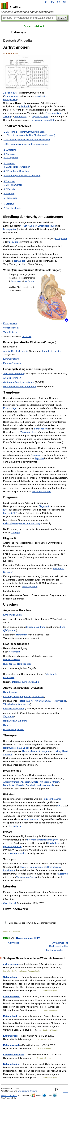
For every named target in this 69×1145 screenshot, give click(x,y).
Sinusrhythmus (11, 96)
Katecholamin (10, 1016)
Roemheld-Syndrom (13, 729)
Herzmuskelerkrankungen (16, 747)
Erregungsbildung (54, 113)
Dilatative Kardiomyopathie (25, 682)
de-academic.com (12, 5)
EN (52, 2)
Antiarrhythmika (43, 700)
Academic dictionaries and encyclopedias (27, 12)
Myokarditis (51, 674)
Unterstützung (23, 1091)
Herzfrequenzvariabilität (42, 120)
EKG (5, 509)
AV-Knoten (29, 281)
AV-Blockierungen (12, 377)
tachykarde (14, 242)
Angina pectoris (28, 432)
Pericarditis (8, 677)
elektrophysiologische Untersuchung (21, 523)
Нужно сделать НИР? (28, 938)
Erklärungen (18, 32)
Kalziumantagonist (45, 785)
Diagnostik (44, 506)
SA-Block (26, 336)
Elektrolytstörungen (13, 696)
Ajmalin (35, 782)
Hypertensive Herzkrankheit (17, 664)
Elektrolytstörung (52, 867)
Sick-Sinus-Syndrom (13, 373)
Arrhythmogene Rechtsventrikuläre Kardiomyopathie (57, 946)
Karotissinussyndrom (13, 708)
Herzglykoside (59, 700)
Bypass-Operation (12, 846)
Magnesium (38, 696)
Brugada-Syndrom (35, 627)
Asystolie (39, 458)
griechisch (24, 106)
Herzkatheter (53, 843)
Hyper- (23, 867)
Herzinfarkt (14, 651)
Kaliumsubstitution (13, 1054)
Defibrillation (15, 826)
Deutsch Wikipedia (34, 26)
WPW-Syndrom (29, 586)
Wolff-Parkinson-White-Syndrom (19, 386)
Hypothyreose (36, 867)
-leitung (7, 116)
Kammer (32, 225)
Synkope (36, 455)
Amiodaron (45, 782)
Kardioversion (31, 819)
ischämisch (20, 260)
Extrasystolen (10, 323)
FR (64, 2)
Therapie (15, 532)
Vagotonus (8, 716)
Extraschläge (9, 408)
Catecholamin (10, 977)
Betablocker (9, 785)
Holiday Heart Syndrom (15, 720)
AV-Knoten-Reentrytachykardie (18, 382)
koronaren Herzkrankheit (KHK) (43, 839)
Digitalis (20, 785)
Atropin (55, 782)
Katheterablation (18, 853)
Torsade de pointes (51, 351)
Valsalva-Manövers (26, 877)
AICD (59, 805)
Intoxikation (9, 870)
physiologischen (40, 116)
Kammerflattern (11, 359)
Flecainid (30, 785)
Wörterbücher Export (9, 1095)
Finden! (62, 18)
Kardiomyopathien (12, 614)
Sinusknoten (16, 281)
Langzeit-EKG (10, 513)
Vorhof (23, 225)
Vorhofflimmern (11, 327)
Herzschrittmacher (52, 799)
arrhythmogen (11, 964)
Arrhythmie (13, 942)
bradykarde (61, 238)
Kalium (27, 696)
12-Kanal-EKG (10, 92)
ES (58, 2)
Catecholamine (11, 996)
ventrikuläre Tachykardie (15, 351)
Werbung (33, 1091)
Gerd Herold (9, 903)
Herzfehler (21, 634)
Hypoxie (7, 725)
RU (46, 2)
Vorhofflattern (10, 332)
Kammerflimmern (12, 363)
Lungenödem (41, 428)
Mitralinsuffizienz (11, 659)
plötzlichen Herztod (41, 491)
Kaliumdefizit (10, 1035)
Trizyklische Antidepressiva (16, 704)
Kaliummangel (11, 1045)
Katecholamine (26, 700)
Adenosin (25, 782)
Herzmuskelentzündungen (35, 751)
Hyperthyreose (10, 692)
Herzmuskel (20, 116)
